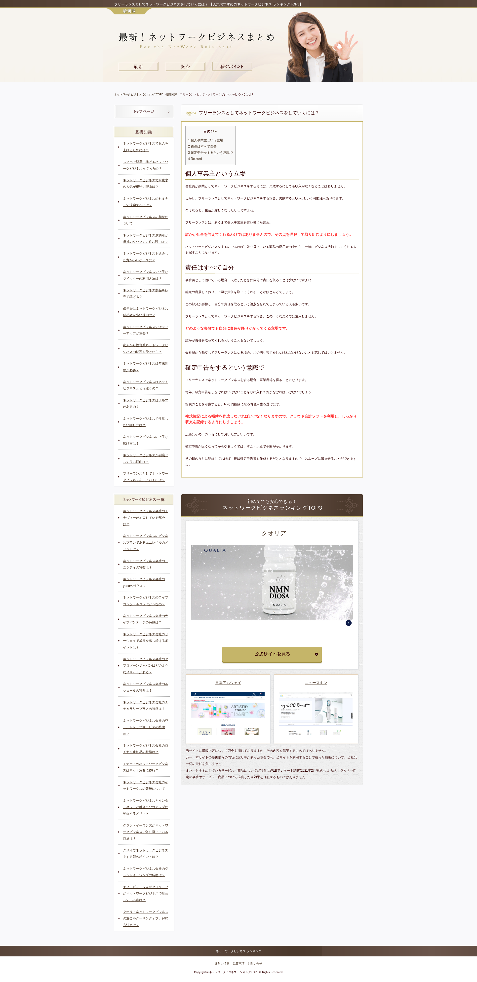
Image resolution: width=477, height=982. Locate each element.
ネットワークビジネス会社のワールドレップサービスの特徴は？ (145, 727)
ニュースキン (316, 683)
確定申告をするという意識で (210, 152)
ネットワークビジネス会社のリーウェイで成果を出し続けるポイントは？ (145, 640)
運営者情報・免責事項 (229, 963)
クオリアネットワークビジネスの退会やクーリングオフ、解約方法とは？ (145, 918)
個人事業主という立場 (205, 140)
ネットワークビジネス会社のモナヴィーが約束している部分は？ (145, 517)
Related (195, 159)
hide (214, 131)
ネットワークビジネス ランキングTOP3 (138, 94)
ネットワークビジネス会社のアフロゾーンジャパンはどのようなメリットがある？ (145, 665)
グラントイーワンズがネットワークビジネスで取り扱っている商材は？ (145, 832)
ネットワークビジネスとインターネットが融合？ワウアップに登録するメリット (145, 807)
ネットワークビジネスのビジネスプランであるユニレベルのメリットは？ (145, 542)
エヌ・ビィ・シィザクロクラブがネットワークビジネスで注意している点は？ (145, 893)
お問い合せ (254, 963)
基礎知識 (171, 94)
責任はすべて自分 (202, 146)
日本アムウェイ (228, 683)
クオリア (274, 533)
